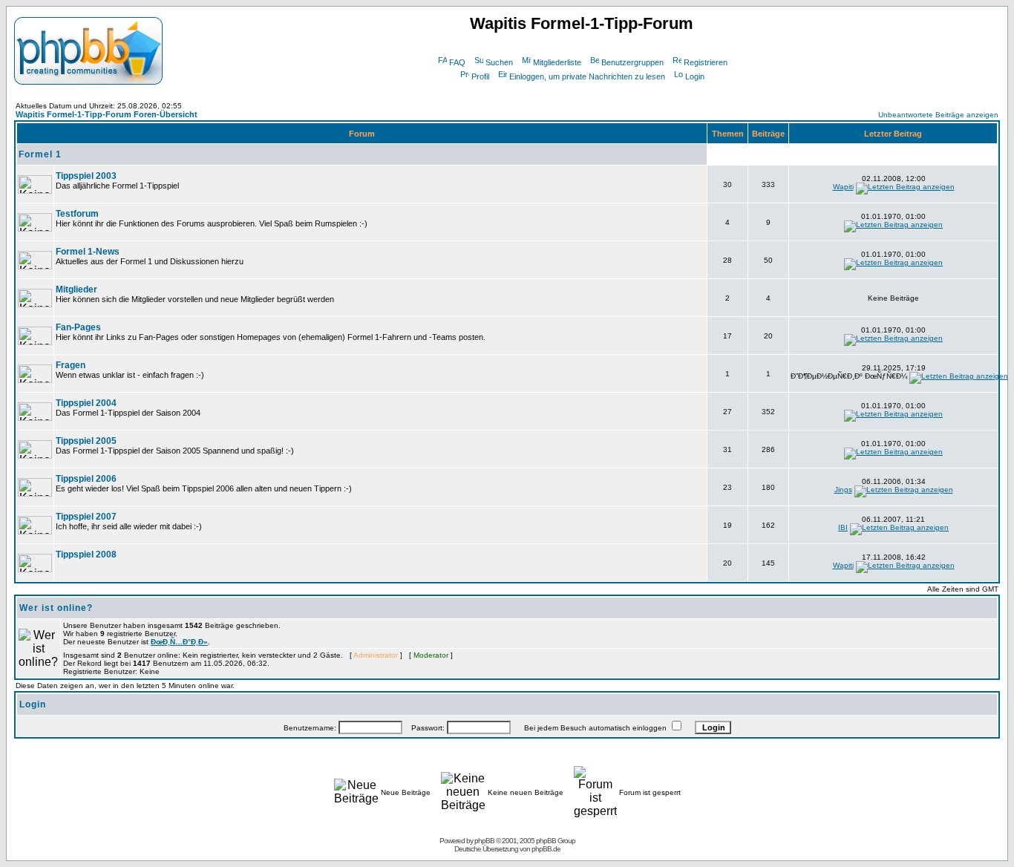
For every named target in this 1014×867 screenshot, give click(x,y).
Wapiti (843, 187)
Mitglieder (76, 289)
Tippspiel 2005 (86, 441)
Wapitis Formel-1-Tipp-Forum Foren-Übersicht (106, 114)
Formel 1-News (88, 251)
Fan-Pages (78, 327)
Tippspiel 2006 (86, 479)
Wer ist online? (56, 608)
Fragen (70, 365)
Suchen (499, 62)
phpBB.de (545, 849)
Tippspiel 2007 (86, 516)
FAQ (457, 62)
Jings (843, 489)
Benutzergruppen (632, 62)
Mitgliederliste (557, 62)
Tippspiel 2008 (86, 554)
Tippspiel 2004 (86, 403)
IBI (843, 527)
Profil (480, 76)
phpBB (484, 841)
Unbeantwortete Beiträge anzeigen (938, 115)
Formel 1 (40, 154)
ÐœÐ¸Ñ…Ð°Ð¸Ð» (179, 642)
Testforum (77, 214)
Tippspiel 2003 (86, 176)
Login (694, 76)
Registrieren (705, 62)
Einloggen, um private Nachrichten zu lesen (587, 76)
